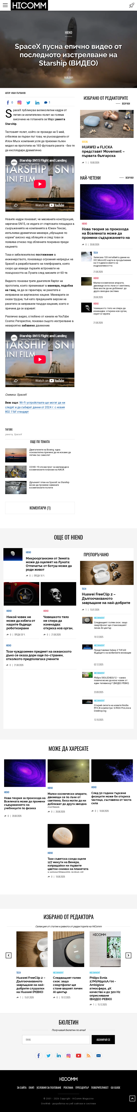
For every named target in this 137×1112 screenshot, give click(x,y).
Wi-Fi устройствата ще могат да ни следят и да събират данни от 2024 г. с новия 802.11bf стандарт (35, 407)
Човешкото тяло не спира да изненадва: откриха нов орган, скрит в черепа (110, 311)
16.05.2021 (68, 77)
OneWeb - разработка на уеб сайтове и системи (68, 1103)
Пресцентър (82, 1087)
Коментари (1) (40, 508)
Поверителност (99, 1087)
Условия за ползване (49, 1087)
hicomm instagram (68, 1055)
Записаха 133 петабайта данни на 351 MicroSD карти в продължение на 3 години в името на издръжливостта (112, 261)
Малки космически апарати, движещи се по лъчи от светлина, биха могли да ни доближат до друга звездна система (111, 286)
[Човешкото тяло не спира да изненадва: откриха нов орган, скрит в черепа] (86, 310)
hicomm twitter (48, 1055)
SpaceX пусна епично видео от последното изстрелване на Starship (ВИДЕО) (68, 54)
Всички (126, 103)
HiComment (99, 617)
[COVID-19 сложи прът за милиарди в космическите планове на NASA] (16, 472)
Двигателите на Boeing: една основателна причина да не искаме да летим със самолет (50, 452)
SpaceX (18, 434)
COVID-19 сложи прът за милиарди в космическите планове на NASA (49, 468)
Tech (95, 252)
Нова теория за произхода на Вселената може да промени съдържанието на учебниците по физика (106, 235)
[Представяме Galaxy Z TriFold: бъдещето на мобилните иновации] (87, 647)
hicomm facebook (38, 1055)
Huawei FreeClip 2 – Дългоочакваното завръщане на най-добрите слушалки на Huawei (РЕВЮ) (106, 600)
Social (85, 141)
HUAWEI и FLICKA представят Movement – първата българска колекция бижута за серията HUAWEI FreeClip (104, 155)
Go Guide (115, 1087)
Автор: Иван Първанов (15, 93)
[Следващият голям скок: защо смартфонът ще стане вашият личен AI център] (87, 620)
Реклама (68, 1087)
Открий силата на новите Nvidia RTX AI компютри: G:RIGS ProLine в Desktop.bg (112, 708)
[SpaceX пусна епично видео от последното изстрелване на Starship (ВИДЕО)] (20, 102)
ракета (8, 434)
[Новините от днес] (131, 5)
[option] (107, 261)
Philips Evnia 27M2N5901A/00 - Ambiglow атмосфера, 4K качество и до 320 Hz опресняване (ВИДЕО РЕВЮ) (105, 988)
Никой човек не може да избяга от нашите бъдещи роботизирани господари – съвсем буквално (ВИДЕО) (20, 628)
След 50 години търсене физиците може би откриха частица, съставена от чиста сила (111, 798)
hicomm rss (88, 1055)
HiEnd (68, 32)
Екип (31, 1087)
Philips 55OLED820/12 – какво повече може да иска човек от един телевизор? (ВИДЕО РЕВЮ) (111, 680)
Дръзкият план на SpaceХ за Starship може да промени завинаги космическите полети (49, 485)
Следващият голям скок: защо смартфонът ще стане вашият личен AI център (110, 625)
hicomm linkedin (58, 1055)
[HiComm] (29, 5)
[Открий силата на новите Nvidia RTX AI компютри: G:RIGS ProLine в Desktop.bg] (87, 702)
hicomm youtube (78, 1055)
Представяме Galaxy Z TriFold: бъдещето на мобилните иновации (112, 651)
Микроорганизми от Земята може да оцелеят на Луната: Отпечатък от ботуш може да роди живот (49, 563)
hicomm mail (98, 1055)
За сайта (21, 1087)
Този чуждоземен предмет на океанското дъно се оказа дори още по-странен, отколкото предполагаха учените (39, 655)
